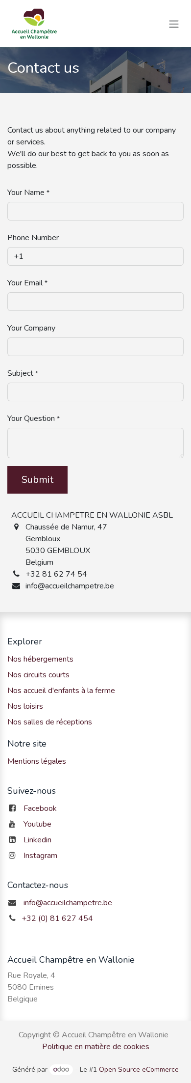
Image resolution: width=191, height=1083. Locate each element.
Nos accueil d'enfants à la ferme (61, 690)
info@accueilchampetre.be (68, 902)
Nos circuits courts (38, 674)
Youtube (37, 824)
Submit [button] (37, 479)
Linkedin (37, 839)
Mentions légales (36, 761)
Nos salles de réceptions (49, 722)
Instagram (40, 855)
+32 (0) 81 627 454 (57, 918)
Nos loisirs (25, 706)
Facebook (40, 808)
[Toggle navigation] (174, 23)
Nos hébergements (40, 659)
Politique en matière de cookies (95, 1046)
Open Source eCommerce (139, 1069)
